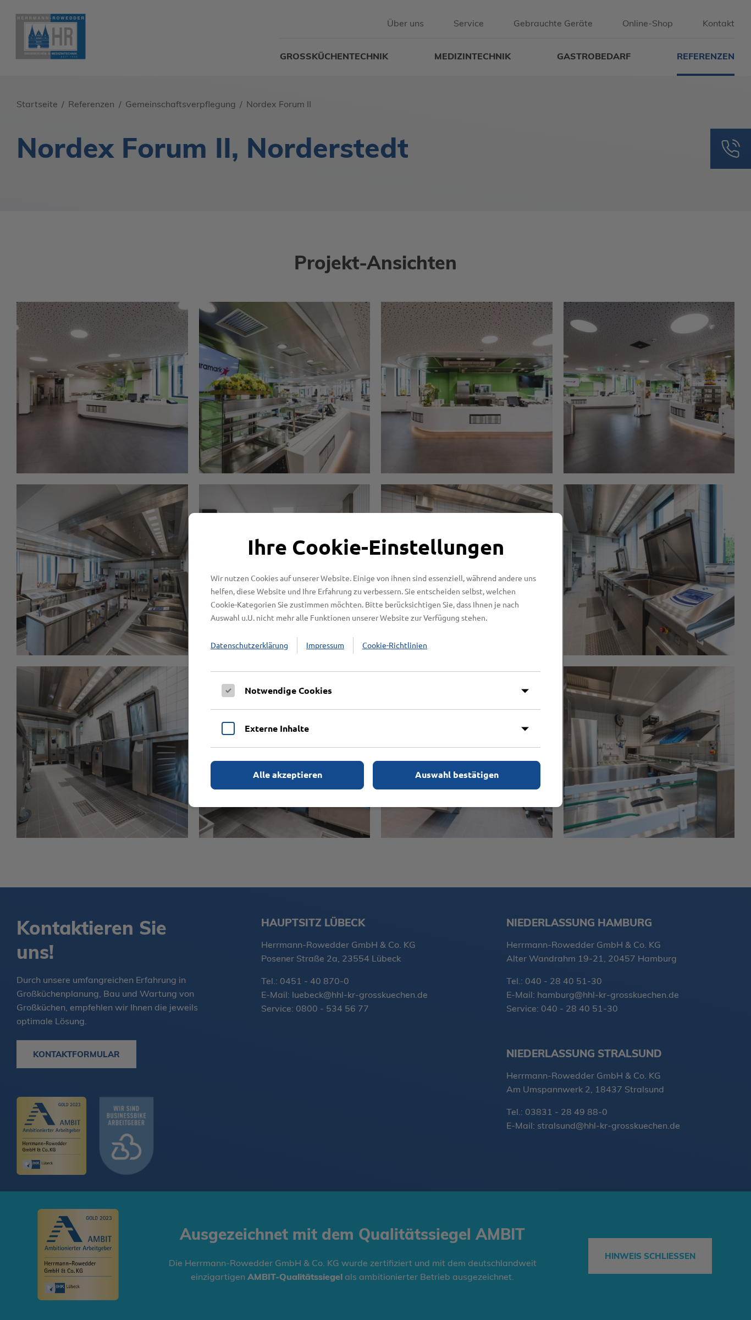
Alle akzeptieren (287, 774)
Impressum (325, 645)
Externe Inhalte (277, 728)
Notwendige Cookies (288, 690)
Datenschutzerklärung (249, 645)
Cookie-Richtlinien (394, 645)
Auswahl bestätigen (457, 774)
